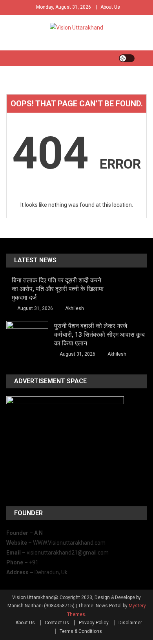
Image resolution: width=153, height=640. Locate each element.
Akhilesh (74, 308)
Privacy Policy (94, 622)
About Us (110, 7)
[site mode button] (127, 58)
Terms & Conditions (81, 631)
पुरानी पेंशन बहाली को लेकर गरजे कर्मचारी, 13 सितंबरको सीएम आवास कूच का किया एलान (99, 334)
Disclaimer (130, 622)
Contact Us (57, 622)
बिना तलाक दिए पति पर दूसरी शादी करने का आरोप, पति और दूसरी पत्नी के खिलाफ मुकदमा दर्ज (58, 288)
